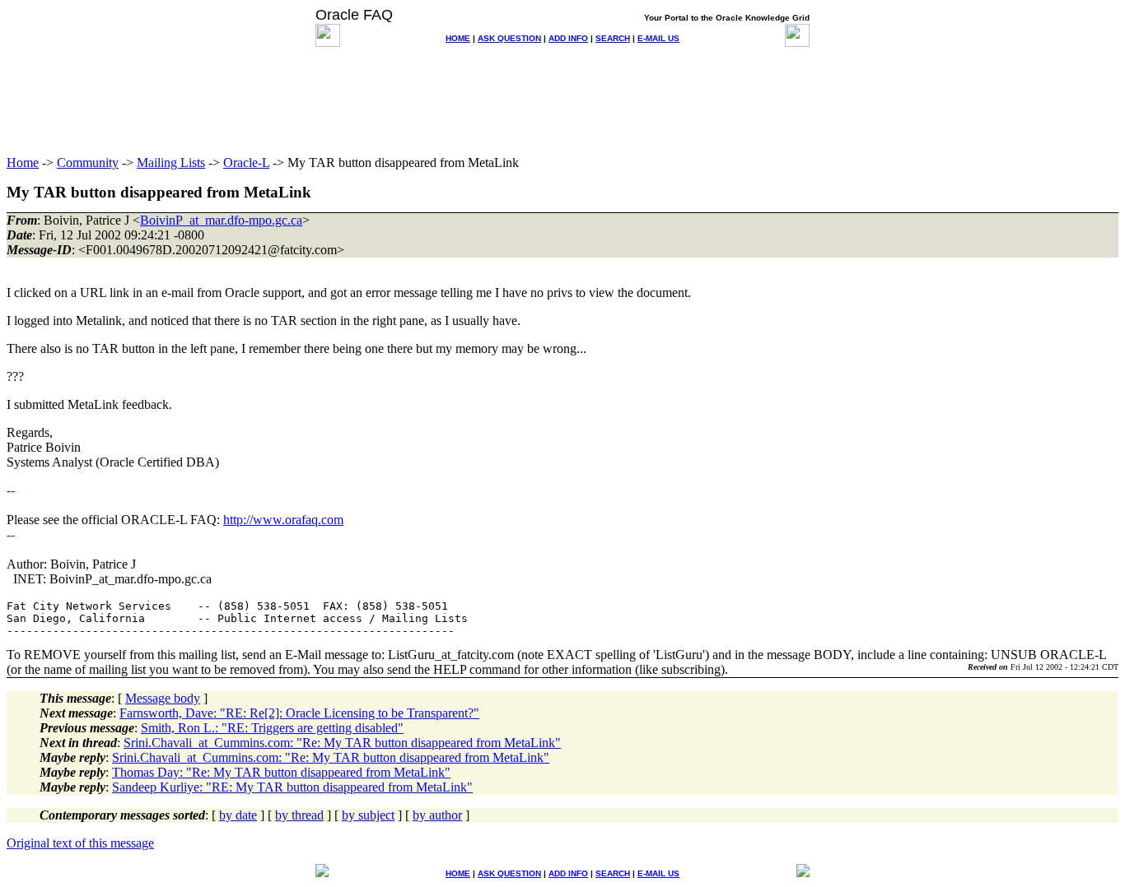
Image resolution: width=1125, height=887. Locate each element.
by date (238, 815)
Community (88, 163)
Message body (162, 698)
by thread (299, 815)
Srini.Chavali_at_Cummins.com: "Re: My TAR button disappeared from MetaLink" (342, 743)
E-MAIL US (658, 38)
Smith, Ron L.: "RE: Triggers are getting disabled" (272, 728)
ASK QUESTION (509, 38)
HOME (458, 38)
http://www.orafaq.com (283, 520)
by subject (368, 815)
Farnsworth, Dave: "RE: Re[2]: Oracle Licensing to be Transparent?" (299, 713)
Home (23, 163)
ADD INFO (568, 38)
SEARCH (612, 38)
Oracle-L (246, 163)
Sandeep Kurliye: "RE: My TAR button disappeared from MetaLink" (292, 787)
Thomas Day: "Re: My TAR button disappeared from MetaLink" (281, 772)
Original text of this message (80, 843)
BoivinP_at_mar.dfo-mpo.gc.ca (221, 220)
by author (437, 815)
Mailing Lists (171, 163)
